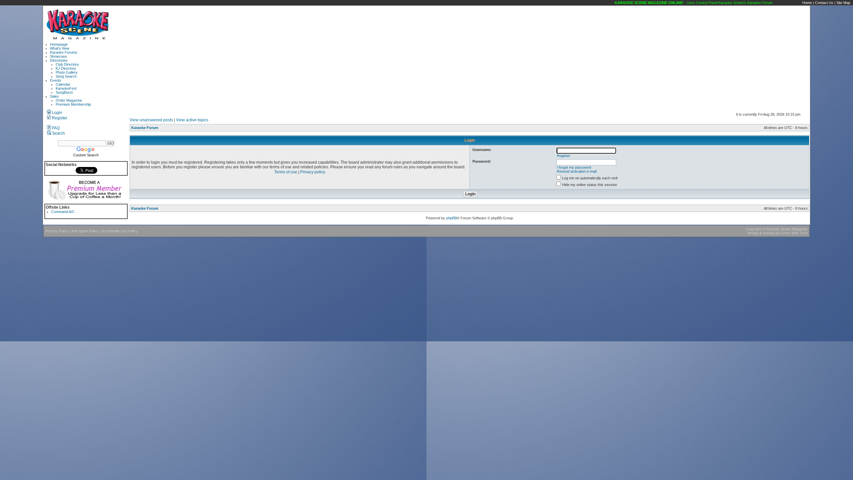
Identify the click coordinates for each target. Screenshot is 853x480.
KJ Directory (66, 68)
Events (55, 80)
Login (56, 112)
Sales (54, 96)
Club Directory (67, 64)
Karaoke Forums (63, 52)
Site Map (843, 3)
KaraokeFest (66, 88)
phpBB (451, 218)
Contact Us (824, 3)
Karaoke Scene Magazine (787, 229)
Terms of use (285, 172)
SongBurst (64, 92)
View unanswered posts (151, 120)
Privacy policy (312, 172)
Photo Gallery (67, 72)
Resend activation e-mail (576, 171)
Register (59, 118)
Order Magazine (69, 100)
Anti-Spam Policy (85, 231)
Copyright (753, 229)
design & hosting (761, 233)
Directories (59, 60)
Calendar (63, 84)
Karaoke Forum (144, 128)
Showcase (58, 56)
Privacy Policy (56, 231)
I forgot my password (574, 167)
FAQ (55, 128)
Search (58, 133)
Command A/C (63, 212)
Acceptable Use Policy (120, 231)
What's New (59, 48)
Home (807, 3)
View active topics (192, 120)
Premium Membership (73, 104)
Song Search (66, 76)
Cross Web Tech (794, 233)
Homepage (59, 44)
